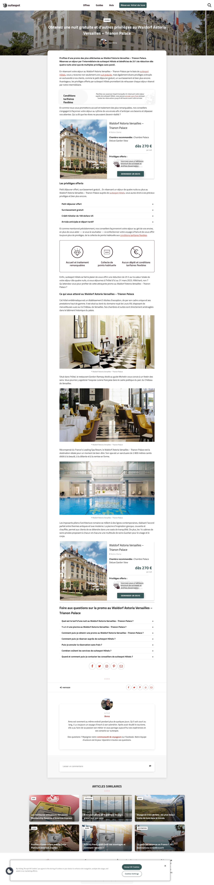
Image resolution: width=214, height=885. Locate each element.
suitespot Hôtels (117, 192)
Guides (99, 5)
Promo (107, 20)
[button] (9, 871)
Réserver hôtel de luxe (133, 5)
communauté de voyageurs (109, 736)
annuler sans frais (131, 96)
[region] (90, 870)
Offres (86, 5)
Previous (63, 149)
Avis (111, 5)
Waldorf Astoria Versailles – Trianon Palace (126, 125)
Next (104, 149)
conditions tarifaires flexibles (133, 235)
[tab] (107, 204)
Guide (140, 798)
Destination (142, 828)
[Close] (165, 866)
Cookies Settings (132, 873)
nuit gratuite (106, 74)
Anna (114, 42)
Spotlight (88, 798)
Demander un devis (130, 173)
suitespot (14, 5)
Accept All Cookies (131, 867)
